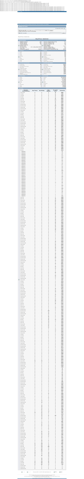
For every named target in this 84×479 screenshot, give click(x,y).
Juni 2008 (22, 459)
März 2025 (22, 117)
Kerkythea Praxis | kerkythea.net (49, 59)
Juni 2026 (22, 95)
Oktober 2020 (22, 241)
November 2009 (23, 434)
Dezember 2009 (23, 433)
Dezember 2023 (23, 139)
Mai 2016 (21, 319)
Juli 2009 (21, 440)
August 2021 (22, 226)
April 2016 (22, 321)
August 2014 (22, 350)
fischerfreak (22, 59)
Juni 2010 (22, 424)
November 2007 (23, 465)
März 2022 (22, 216)
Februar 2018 (22, 288)
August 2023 (22, 145)
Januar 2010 (22, 431)
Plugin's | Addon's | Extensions (48, 61)
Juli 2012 (21, 387)
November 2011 (23, 399)
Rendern (45, 56)
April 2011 (22, 409)
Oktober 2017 (22, 294)
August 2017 (22, 297)
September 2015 (23, 331)
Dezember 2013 (23, 362)
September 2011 (23, 402)
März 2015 (22, 340)
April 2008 (22, 462)
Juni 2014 (22, 353)
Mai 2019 (21, 266)
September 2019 (23, 260)
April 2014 (22, 356)
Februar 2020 (22, 253)
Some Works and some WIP (24, 66)
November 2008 (23, 452)
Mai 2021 (21, 231)
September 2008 (23, 455)
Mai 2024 (21, 132)
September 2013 (23, 366)
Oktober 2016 (22, 312)
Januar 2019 (22, 272)
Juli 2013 (21, 369)
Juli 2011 (21, 405)
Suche (22, 24)
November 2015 (23, 328)
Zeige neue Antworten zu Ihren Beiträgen (43, 24)
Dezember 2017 (23, 291)
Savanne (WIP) (22, 65)
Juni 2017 (22, 300)
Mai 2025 (21, 114)
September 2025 (23, 108)
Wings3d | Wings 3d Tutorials (56, 476)
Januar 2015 (22, 343)
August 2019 (22, 262)
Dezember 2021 (23, 220)
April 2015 (22, 338)
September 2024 (23, 126)
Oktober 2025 (22, 107)
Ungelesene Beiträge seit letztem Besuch (31, 24)
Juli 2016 (21, 316)
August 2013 (22, 368)
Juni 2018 (22, 282)
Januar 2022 (22, 219)
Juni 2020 (22, 247)
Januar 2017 (22, 307)
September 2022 (23, 207)
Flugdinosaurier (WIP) (23, 68)
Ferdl (21, 61)
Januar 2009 (22, 449)
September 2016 (23, 313)
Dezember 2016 (23, 309)
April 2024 (22, 133)
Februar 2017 (22, 306)
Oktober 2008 (22, 453)
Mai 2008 (21, 461)
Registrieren (38, 34)
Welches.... (45, 73)
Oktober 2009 (22, 436)
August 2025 (22, 110)
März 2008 (22, 464)
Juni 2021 (22, 229)
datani (21, 60)
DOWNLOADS (48, 22)
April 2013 (22, 374)
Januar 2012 (22, 396)
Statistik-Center (26, 36)
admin (21, 77)
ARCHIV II (61, 22)
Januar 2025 (22, 120)
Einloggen (33, 34)
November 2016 (23, 310)
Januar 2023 (22, 201)
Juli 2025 (21, 111)
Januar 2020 (22, 254)
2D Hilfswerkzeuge (47, 58)
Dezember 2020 (23, 238)
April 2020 (22, 250)
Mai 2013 (21, 372)
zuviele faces (22, 64)
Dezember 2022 (23, 203)
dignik (21, 86)
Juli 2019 (21, 263)
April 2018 (22, 285)
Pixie (44, 79)
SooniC (21, 78)
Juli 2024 (21, 129)
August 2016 (22, 315)
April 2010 (22, 427)
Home (18, 11)
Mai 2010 (21, 425)
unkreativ (21, 56)
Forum (21, 11)
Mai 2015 (21, 337)
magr (21, 58)
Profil (24, 24)
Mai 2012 (21, 390)
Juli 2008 (21, 458)
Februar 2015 (22, 341)
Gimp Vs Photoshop (23, 69)
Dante (21, 79)
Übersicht (19, 24)
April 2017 (22, 303)
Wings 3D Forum (21, 36)
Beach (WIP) (22, 67)
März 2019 (22, 269)
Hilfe (26, 34)
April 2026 (22, 98)
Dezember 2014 (23, 344)
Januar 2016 (22, 325)
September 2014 (23, 349)
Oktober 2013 (22, 365)
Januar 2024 (22, 138)
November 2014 (23, 346)
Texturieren (45, 57)
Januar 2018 (22, 290)
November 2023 (23, 141)
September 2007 (23, 468)
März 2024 (22, 135)
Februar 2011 (22, 412)
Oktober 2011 (22, 400)
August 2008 (22, 456)
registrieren (33, 30)
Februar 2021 (22, 235)
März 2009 (22, 446)
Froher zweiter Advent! (23, 70)
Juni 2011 (22, 406)
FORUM (34, 22)
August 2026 (22, 92)
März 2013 (22, 375)
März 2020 (22, 251)
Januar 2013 (22, 378)
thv (20, 57)
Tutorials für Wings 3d (47, 69)
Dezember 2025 (23, 104)
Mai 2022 (21, 213)
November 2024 (23, 123)
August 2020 (22, 244)
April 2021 (22, 232)
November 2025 (23, 105)
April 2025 (22, 116)
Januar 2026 (22, 102)
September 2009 (23, 437)
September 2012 (23, 384)
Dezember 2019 (23, 256)
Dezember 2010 (23, 415)
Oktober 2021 (22, 223)
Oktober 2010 (22, 418)
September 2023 (23, 144)
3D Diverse (45, 60)
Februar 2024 (22, 136)
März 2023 (22, 198)
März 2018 (22, 287)
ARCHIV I (55, 22)
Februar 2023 (22, 200)
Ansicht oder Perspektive (24, 71)
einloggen (28, 30)
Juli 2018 (21, 281)
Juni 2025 (22, 113)
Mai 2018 (21, 284)
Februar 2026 (22, 101)
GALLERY (41, 22)
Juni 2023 (22, 148)
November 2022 (23, 204)
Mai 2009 (21, 443)
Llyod (21, 82)
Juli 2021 (21, 228)
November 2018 (23, 275)
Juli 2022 (21, 210)
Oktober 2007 (22, 467)
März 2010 (22, 428)
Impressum (50, 475)
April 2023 (22, 197)
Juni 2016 (22, 318)
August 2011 (22, 403)
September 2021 (23, 225)
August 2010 (22, 421)
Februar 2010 (22, 430)
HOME (21, 22)
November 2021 (23, 222)
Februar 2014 (22, 359)
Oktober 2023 (22, 142)
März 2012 (22, 393)
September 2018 (23, 278)
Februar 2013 (22, 377)
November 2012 (23, 381)
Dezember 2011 (23, 397)
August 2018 (22, 279)
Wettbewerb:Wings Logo (23, 74)
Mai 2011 (21, 408)
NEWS (28, 22)
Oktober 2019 (22, 259)
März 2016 (22, 322)
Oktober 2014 (22, 347)
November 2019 (23, 257)
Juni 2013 (22, 371)
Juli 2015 (21, 334)
